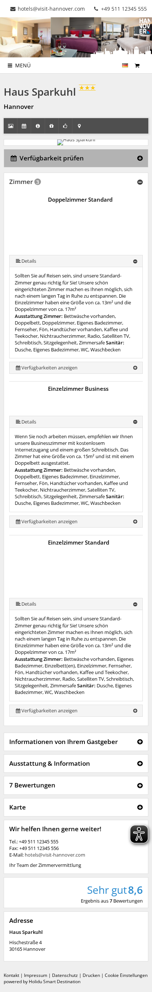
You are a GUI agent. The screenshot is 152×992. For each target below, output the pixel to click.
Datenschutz (65, 975)
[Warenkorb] (137, 65)
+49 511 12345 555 (123, 8)
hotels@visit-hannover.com (51, 8)
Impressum (35, 975)
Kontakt (11, 975)
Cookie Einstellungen (126, 975)
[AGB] (145, 61)
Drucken (91, 975)
